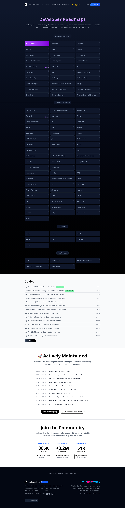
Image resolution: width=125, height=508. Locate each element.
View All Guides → (30, 341)
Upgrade (77, 5)
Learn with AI (32, 44)
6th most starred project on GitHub (63, 433)
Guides (60, 474)
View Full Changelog (50, 412)
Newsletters (66, 5)
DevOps (80, 494)
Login (87, 5)
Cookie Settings (32, 500)
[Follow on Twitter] (52, 494)
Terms (37, 494)
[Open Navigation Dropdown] (30, 4)
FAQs (66, 474)
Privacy (42, 494)
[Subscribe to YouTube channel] (49, 494)
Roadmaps (36, 5)
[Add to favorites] (73, 42)
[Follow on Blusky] (54, 494)
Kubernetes (87, 494)
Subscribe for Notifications (73, 412)
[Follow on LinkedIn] (47, 494)
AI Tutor (45, 5)
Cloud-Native (96, 494)
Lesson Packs (55, 5)
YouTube (73, 474)
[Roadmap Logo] (26, 4)
